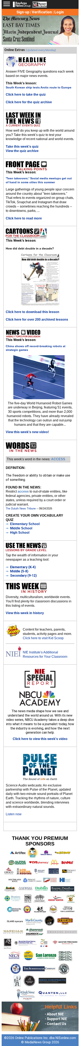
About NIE (55, 1014)
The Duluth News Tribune (21, 508)
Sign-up (22, 12)
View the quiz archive (22, 151)
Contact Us (56, 1024)
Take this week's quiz (22, 146)
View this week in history (25, 613)
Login (59, 12)
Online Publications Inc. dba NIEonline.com (45, 1038)
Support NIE (57, 1019)
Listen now (14, 814)
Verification (42, 12)
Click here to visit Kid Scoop (43, 638)
